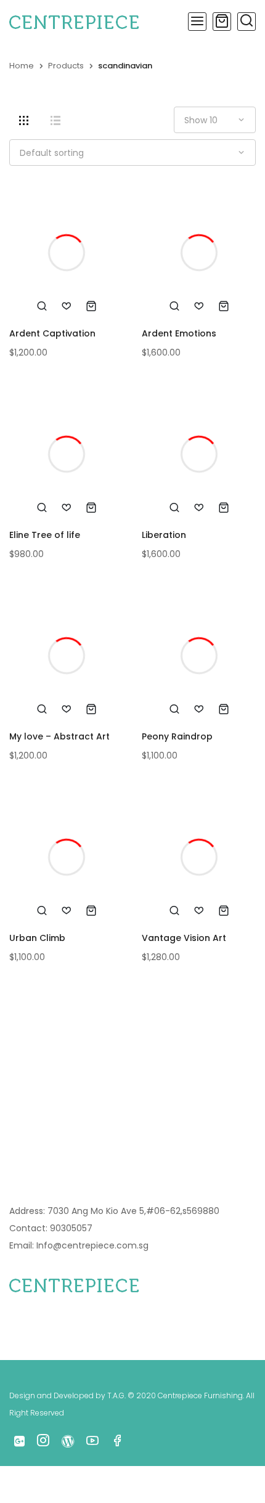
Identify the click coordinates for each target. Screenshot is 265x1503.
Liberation (164, 535)
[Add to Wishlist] (66, 305)
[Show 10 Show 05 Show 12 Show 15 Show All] (215, 120)
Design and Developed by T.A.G (66, 1395)
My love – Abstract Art (59, 736)
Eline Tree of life (44, 535)
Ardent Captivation (52, 333)
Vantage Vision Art (184, 938)
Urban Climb (37, 938)
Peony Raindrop (177, 736)
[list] (55, 120)
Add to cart (91, 305)
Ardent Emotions (179, 333)
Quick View (42, 305)
